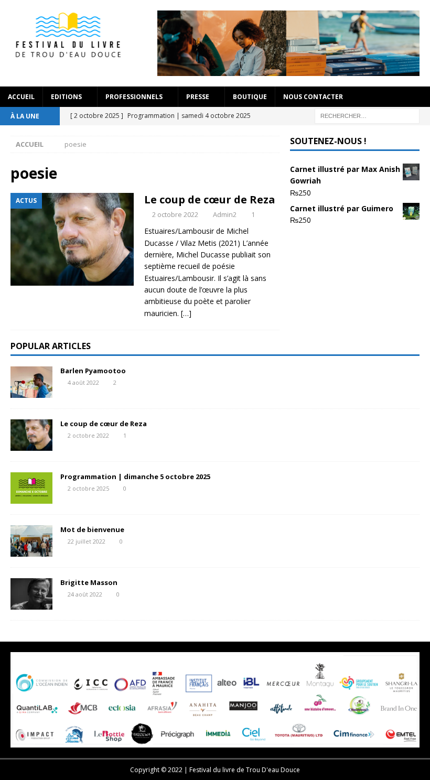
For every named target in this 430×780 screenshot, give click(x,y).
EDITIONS (66, 96)
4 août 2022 (83, 382)
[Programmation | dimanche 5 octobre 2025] (31, 488)
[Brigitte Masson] (31, 594)
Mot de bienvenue (92, 529)
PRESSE (197, 96)
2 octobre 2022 (175, 214)
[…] (186, 313)
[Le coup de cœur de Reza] (31, 435)
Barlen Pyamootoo (93, 370)
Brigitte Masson (88, 582)
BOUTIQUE (250, 96)
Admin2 (224, 214)
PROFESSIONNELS (134, 96)
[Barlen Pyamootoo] (31, 382)
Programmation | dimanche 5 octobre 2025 (135, 476)
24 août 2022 (85, 594)
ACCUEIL (21, 96)
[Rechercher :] (367, 115)
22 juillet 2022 (86, 541)
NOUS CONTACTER (313, 96)
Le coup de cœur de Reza (209, 199)
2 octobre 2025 (88, 488)
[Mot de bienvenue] (31, 541)
